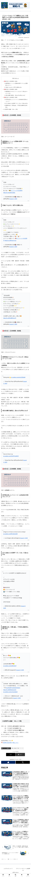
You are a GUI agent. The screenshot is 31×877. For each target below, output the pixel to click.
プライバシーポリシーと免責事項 (23, 869)
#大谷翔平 (19, 190)
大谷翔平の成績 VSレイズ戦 (11, 109)
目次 (13, 78)
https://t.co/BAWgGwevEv (9, 689)
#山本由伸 (8, 687)
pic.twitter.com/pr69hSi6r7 (10, 665)
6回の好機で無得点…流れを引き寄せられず (15, 95)
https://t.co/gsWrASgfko (9, 192)
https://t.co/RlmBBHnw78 (9, 318)
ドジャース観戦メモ (7, 748)
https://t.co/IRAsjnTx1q (10, 240)
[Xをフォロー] (23, 762)
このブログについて (8, 868)
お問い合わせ (15, 872)
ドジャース (21, 748)
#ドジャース (14, 190)
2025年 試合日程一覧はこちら (10, 742)
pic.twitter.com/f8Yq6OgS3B (10, 534)
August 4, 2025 (17, 698)
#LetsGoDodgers (15, 687)
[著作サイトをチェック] (8, 762)
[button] (20, 754)
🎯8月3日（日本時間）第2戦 (10, 89)
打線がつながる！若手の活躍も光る (13, 87)
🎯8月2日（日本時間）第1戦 (10, 81)
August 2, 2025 (13, 198)
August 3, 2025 (24, 538)
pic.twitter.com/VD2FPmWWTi (11, 456)
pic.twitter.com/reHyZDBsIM (18, 377)
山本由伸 (15, 748)
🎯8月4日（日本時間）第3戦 (10, 97)
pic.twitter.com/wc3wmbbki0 (10, 692)
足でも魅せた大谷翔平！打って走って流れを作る (16, 103)
